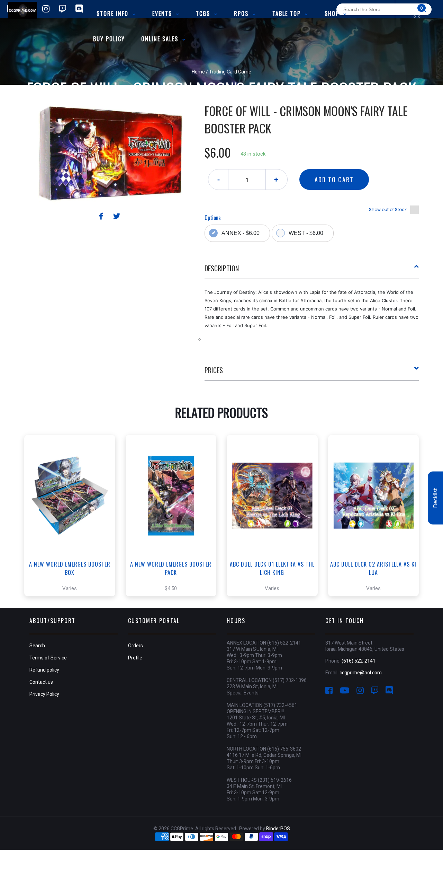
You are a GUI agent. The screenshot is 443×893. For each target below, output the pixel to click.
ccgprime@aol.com (361, 672)
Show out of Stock (388, 209)
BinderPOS (278, 828)
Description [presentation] (222, 268)
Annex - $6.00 (241, 233)
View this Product (73, 530)
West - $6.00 (306, 233)
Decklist (435, 498)
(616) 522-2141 (359, 661)
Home (198, 72)
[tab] (312, 271)
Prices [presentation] (214, 370)
